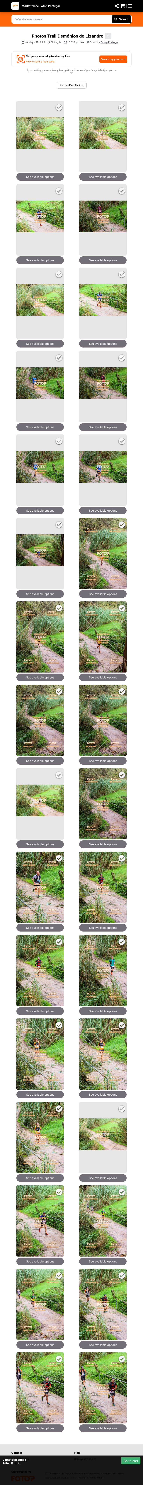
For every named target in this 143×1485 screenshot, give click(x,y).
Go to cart (130, 1461)
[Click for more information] (71, 73)
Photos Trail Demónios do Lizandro (67, 36)
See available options (40, 177)
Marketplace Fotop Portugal (41, 6)
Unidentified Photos (71, 85)
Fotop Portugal (109, 42)
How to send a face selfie (40, 61)
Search (124, 19)
